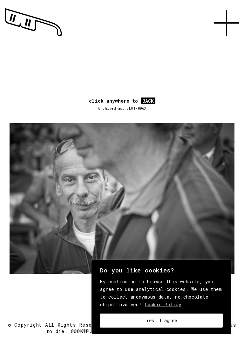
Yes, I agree (161, 320)
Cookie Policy (163, 304)
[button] (226, 43)
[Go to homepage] (33, 36)
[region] (161, 297)
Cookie (80, 331)
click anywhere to (121, 101)
